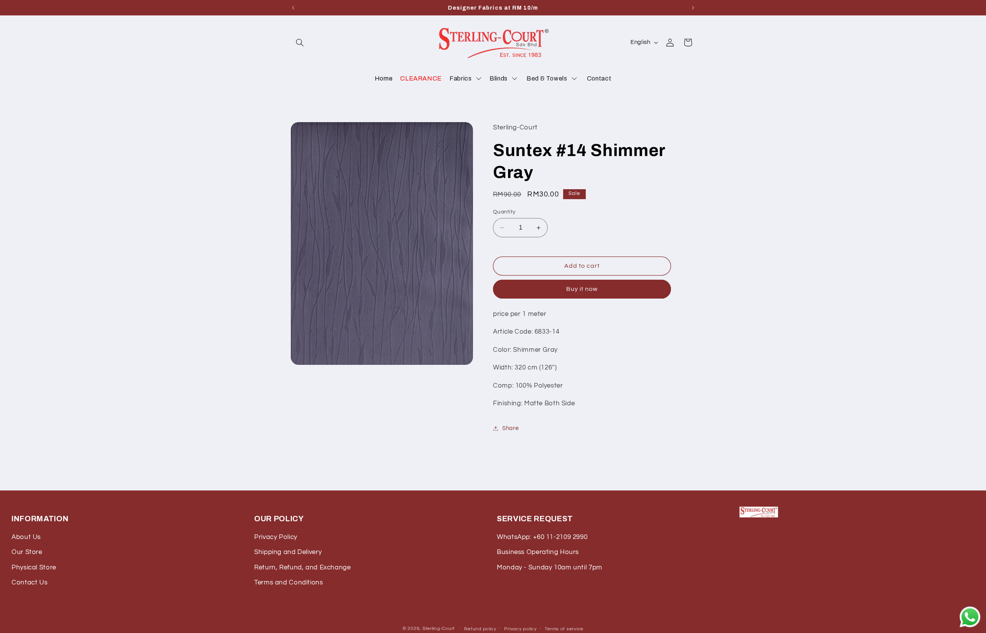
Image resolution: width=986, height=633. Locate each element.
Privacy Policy (275, 537)
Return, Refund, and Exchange (302, 567)
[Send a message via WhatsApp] (970, 617)
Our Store (27, 552)
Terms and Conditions (288, 582)
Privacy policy (520, 629)
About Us (26, 537)
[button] (300, 42)
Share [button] (510, 428)
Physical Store (34, 567)
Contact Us (29, 582)
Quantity (504, 212)
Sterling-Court (439, 628)
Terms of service (564, 629)
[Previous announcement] (293, 7)
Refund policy (480, 629)
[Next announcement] (692, 7)
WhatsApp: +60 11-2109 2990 (542, 537)
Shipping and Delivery (288, 552)
